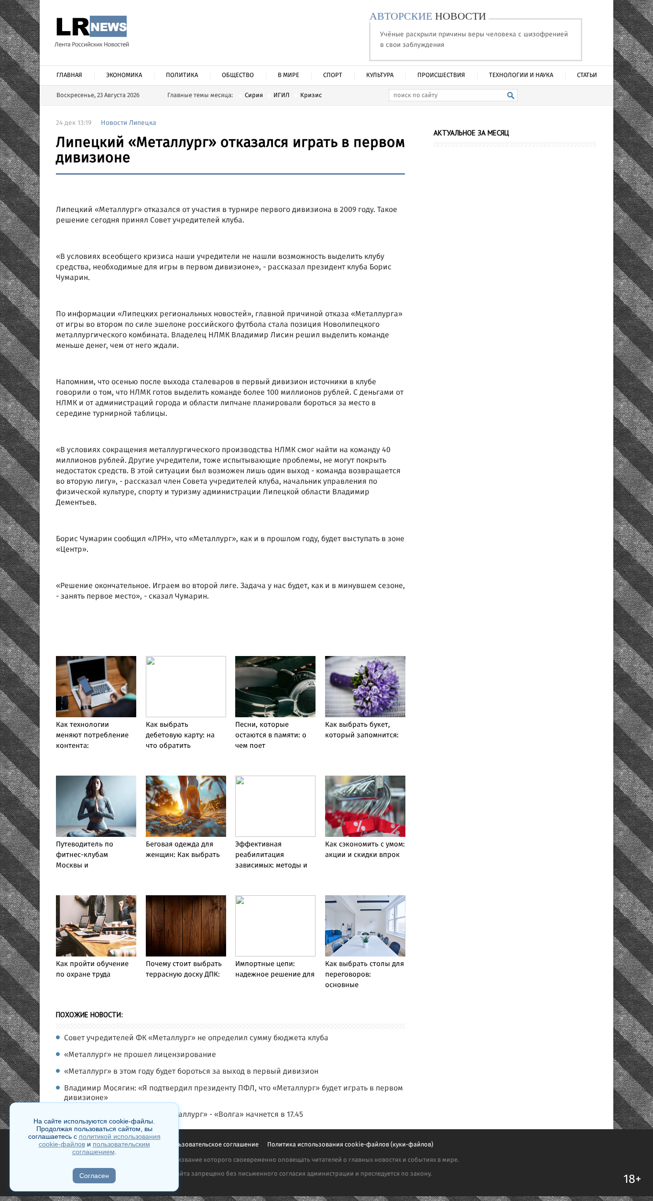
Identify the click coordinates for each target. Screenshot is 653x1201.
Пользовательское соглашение (213, 1145)
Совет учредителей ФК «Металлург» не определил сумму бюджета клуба (196, 1038)
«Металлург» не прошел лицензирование (140, 1055)
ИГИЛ (281, 95)
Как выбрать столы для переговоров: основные (364, 974)
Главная (69, 75)
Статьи (587, 75)
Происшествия (441, 75)
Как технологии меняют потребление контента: (92, 735)
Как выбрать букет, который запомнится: (362, 730)
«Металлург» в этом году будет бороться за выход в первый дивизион (191, 1072)
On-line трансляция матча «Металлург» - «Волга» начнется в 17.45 (183, 1115)
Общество (238, 75)
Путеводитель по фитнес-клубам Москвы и (84, 855)
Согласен (94, 1175)
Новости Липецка (128, 123)
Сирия (254, 95)
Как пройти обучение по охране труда (92, 969)
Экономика (124, 75)
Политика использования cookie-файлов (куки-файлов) (350, 1145)
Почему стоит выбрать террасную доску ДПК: (184, 969)
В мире (288, 75)
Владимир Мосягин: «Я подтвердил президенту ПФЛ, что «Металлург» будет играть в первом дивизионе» (233, 1093)
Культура (379, 75)
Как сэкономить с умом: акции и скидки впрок (365, 850)
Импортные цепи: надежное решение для (275, 969)
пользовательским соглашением (111, 1148)
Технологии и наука (521, 75)
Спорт (332, 75)
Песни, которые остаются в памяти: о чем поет (270, 735)
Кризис (311, 95)
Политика (182, 75)
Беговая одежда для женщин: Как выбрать (183, 850)
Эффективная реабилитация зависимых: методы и (271, 855)
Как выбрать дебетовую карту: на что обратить (180, 735)
